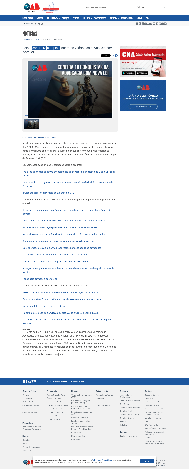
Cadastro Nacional (151, 398)
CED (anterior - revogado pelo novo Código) (80, 402)
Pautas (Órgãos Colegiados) (155, 428)
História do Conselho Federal (57, 405)
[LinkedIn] (157, 23)
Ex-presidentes (28, 398)
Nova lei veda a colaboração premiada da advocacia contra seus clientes (59, 227)
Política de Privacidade (31, 447)
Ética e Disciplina (53, 419)
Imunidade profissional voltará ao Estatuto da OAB (48, 193)
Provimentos (76, 433)
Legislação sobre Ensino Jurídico (80, 422)
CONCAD (139, 18)
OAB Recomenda (151, 425)
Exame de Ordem (100, 18)
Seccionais (26, 416)
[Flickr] (154, 23)
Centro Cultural (77, 382)
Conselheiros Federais (30, 405)
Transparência (127, 18)
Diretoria (25, 395)
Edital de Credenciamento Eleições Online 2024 (154, 413)
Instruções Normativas (79, 418)
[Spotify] (160, 23)
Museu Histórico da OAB (57, 382)
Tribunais (148, 438)
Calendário (26, 440)
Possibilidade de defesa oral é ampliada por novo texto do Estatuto (56, 261)
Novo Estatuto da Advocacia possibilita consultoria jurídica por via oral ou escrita (63, 220)
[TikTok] (151, 23)
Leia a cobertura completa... (55, 39)
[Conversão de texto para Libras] (35, 23)
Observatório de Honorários (130, 408)
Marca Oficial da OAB (55, 409)
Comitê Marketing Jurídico (130, 401)
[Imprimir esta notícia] (116, 55)
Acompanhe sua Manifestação (126, 396)
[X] (145, 23)
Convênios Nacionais (152, 405)
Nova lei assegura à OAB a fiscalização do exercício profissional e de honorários (63, 234)
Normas (40, 18)
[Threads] (143, 23)
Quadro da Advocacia (30, 412)
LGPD (147, 421)
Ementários (100, 398)
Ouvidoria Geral (126, 411)
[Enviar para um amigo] (113, 55)
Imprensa (86, 18)
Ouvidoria (113, 18)
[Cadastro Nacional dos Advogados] (143, 61)
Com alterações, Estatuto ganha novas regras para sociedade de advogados (62, 248)
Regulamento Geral (78, 436)
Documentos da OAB (55, 412)
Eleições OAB (52, 416)
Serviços (65, 18)
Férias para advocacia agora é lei (39, 279)
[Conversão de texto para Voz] (38, 23)
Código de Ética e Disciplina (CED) (81, 396)
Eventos (76, 18)
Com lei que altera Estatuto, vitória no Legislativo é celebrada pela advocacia (61, 299)
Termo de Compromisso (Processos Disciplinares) (154, 442)
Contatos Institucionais (128, 436)
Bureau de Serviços (152, 395)
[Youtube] (148, 23)
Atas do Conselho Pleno (56, 395)
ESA (147, 18)
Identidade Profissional (153, 418)
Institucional (27, 18)
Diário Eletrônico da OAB (154, 409)
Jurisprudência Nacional (105, 395)
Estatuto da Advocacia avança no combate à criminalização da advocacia (60, 292)
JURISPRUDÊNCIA (52, 18)
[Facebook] (137, 23)
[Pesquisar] (163, 7)
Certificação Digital (152, 402)
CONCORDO (147, 461)
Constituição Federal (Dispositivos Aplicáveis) (80, 407)
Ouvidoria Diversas (127, 418)
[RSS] (162, 23)
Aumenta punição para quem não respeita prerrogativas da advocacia (58, 241)
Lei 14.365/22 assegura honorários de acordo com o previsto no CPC (58, 254)
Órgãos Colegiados (54, 398)
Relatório (123, 421)
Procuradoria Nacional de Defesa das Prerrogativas (31, 428)
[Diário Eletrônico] (143, 95)
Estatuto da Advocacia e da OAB (81, 413)
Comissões (26, 409)
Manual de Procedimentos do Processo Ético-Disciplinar (82, 428)
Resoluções (75, 440)
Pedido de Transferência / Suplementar (154, 433)
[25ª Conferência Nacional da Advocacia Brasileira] (51, 7)
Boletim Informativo (103, 405)
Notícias (140, 7)
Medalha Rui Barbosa (30, 402)
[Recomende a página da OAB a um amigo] (165, 23)
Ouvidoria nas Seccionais (129, 415)
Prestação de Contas (55, 402)
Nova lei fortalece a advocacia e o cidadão (44, 306)
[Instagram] (140, 23)
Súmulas (99, 402)
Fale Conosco (125, 404)
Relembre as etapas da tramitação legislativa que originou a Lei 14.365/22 (60, 313)
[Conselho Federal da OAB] (31, 7)
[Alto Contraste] (42, 23)
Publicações (27, 450)
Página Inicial (27, 39)
